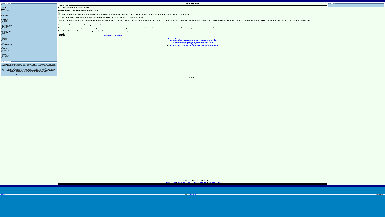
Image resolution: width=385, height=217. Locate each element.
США (2, 12)
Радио (2, 37)
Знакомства (4, 45)
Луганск (3, 7)
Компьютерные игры (6, 44)
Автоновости (4, 15)
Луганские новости (6, 61)
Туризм (3, 40)
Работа (3, 18)
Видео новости (5, 55)
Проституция (4, 32)
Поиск (2, 53)
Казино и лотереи (5, 24)
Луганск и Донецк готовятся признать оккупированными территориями (193, 39)
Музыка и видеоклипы (6, 25)
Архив (2, 57)
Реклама (3, 36)
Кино (2, 43)
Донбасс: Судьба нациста (193, 44)
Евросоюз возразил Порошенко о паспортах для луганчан (193, 42)
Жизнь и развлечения (6, 30)
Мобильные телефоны (7, 34)
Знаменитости (5, 50)
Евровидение (4, 19)
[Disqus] (192, 103)
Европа (3, 9)
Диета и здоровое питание (8, 28)
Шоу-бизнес (4, 27)
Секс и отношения (6, 31)
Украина (3, 8)
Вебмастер (4, 48)
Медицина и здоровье (6, 22)
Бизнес (3, 16)
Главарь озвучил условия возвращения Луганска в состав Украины (193, 45)
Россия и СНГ (5, 10)
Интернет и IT (4, 21)
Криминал (3, 42)
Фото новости (4, 54)
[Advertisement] (175, 62)
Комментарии (108, 35)
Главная (166, 182)
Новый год (4, 38)
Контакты (3, 194)
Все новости (4, 4)
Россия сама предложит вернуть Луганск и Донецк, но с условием (193, 40)
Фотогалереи (4, 56)
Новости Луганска (6, 3)
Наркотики (4, 39)
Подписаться (118, 35)
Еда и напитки (4, 47)
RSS (2, 59)
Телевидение (4, 20)
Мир (2, 13)
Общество (4, 51)
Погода (3, 33)
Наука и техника (5, 26)
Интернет (203, 182)
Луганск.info (193, 194)
